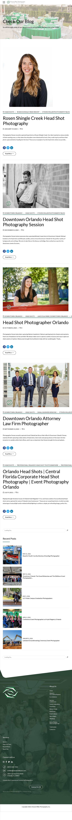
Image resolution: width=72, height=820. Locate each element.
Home (51, 690)
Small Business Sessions (46, 412)
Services (52, 700)
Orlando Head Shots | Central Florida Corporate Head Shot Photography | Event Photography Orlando (36, 479)
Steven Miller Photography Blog (56, 112)
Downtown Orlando (13, 213)
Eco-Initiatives (53, 697)
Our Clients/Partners (55, 694)
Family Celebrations (55, 704)
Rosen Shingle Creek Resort (28, 112)
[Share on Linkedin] (11, 147)
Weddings (52, 718)
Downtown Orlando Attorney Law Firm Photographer (32, 421)
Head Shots (9, 112)
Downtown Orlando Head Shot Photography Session (33, 222)
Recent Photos (53, 722)
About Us (52, 693)
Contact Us (52, 729)
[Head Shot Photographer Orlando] (36, 289)
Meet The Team (7, 744)
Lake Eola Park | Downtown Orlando (52, 316)
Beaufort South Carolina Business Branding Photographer (41, 556)
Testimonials (53, 727)
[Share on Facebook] (4, 147)
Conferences (53, 702)
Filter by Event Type (54, 723)
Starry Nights (53, 716)
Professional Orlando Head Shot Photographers (37, 465)
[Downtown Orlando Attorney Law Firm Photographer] (36, 385)
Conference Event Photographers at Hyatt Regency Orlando (42, 619)
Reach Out (5, 749)
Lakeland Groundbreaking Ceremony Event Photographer (41, 640)
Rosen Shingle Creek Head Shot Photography (33, 120)
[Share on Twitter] (7, 147)
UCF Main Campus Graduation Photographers (37, 598)
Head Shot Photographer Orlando (36, 322)
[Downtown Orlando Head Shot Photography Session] (36, 186)
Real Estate (52, 711)
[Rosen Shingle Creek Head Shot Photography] (36, 77)
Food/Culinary (53, 714)
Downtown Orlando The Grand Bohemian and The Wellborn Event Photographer (44, 577)
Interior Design (53, 709)
